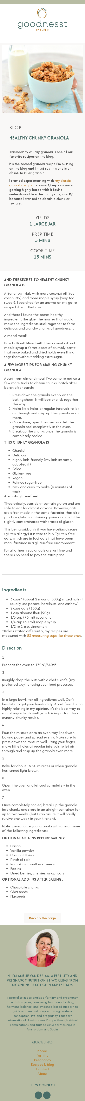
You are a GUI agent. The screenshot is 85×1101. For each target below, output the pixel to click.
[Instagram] (47, 1095)
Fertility (42, 1055)
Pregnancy (42, 1059)
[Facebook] (38, 1095)
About (42, 1073)
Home (42, 1050)
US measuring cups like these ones (54, 635)
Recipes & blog (42, 1064)
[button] (42, 38)
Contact (42, 1068)
